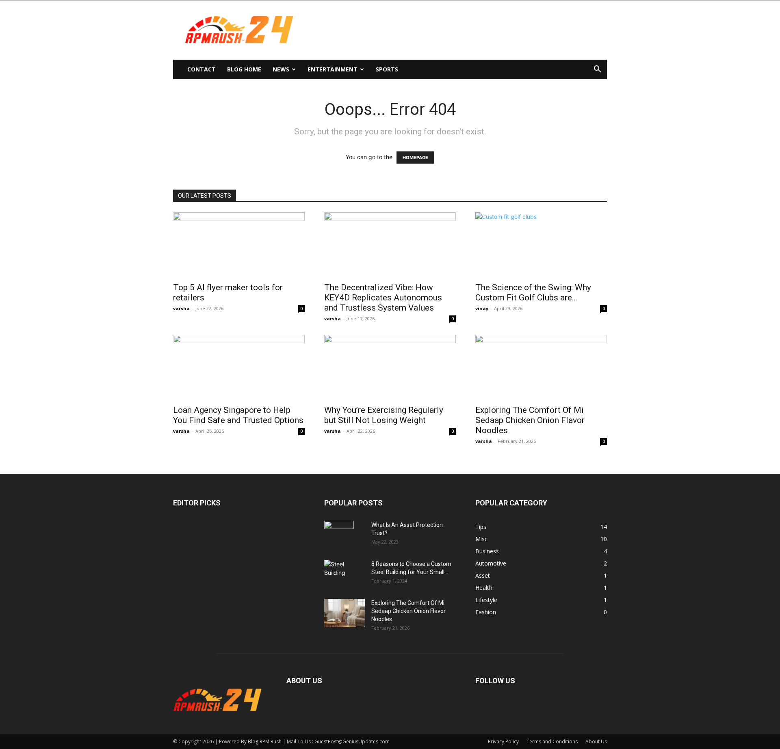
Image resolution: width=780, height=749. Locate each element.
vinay (481, 308)
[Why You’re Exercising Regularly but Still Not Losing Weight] (390, 367)
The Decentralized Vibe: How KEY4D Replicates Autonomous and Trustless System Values (383, 298)
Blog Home (244, 69)
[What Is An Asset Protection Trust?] (339, 535)
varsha (181, 308)
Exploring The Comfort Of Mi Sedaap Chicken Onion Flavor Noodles (530, 420)
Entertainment (333, 69)
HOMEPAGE (415, 157)
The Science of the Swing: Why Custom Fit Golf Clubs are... (533, 292)
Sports (387, 69)
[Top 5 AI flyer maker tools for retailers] (239, 244)
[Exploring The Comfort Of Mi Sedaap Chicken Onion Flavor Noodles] (541, 367)
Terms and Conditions (552, 741)
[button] (597, 70)
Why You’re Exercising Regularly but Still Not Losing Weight (383, 415)
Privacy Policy (503, 741)
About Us (596, 741)
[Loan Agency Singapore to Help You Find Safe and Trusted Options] (239, 367)
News (281, 69)
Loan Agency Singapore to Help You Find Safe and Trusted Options (238, 415)
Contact (201, 69)
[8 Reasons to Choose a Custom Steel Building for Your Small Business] (344, 570)
